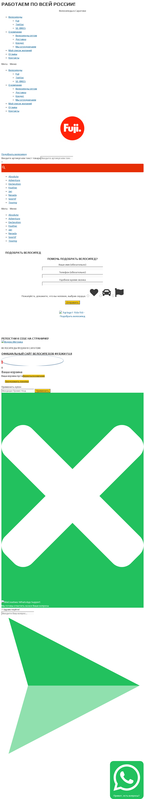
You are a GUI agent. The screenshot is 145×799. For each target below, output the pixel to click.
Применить (42, 390)
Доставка (21, 39)
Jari (10, 191)
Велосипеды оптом (26, 35)
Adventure (14, 180)
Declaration (14, 183)
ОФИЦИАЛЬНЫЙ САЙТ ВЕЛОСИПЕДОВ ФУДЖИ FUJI (36, 353)
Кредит (20, 43)
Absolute (13, 176)
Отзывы (12, 54)
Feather (12, 187)
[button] (72, 64)
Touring (12, 202)
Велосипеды (15, 17)
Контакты (13, 57)
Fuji (17, 20)
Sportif (12, 198)
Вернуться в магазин (34, 376)
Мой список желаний (20, 50)
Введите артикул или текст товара (20, 158)
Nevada (12, 195)
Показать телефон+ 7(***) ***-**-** (72, 147)
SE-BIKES (21, 28)
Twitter (20, 24)
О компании (15, 31)
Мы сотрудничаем (26, 46)
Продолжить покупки (17, 381)
